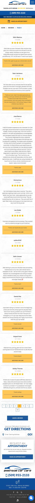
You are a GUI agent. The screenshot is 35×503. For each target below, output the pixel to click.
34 (17, 409)
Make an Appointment (19, 21)
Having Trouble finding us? (17, 428)
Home (3, 28)
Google (17, 492)
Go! (30, 434)
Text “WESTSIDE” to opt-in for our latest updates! (17, 16)
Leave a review (17, 418)
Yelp (21, 492)
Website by (22, 497)
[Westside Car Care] (17, 3)
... (31, 406)
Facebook (13, 492)
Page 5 (19, 28)
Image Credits (12, 497)
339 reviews (29, 8)
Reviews (11, 28)
